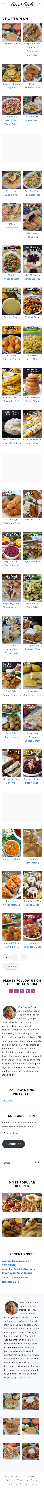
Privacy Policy (28, 1484)
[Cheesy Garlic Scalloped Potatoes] (32, 1228)
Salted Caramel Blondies (15, 1277)
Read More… (26, 1377)
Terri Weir (7, 1100)
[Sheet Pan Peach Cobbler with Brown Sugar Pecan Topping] (30, 1401)
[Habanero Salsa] (30, 1426)
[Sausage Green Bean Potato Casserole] (12, 1228)
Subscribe (13, 1144)
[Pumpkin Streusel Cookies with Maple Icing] (11, 1451)
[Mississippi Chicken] (32, 1203)
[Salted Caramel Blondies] (11, 1426)
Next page (11, 966)
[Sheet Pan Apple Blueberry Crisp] (30, 1451)
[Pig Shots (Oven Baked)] (12, 1203)
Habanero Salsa (10, 1282)
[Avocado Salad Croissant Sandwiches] (11, 1401)
